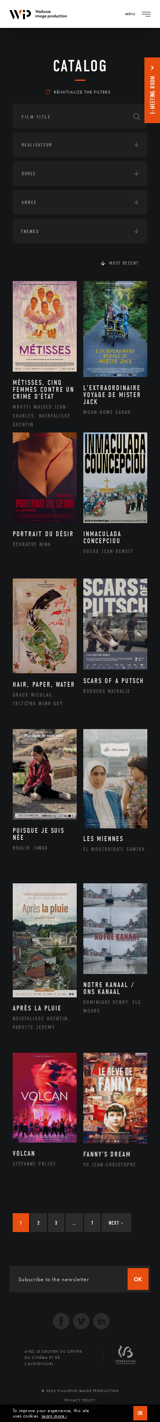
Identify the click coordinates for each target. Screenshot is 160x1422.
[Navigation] (146, 14)
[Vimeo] (81, 1322)
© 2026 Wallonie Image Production (80, 1390)
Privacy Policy (80, 1400)
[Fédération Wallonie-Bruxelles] (125, 1358)
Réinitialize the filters (82, 92)
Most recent (124, 263)
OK (140, 1413)
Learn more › (54, 1416)
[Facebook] (61, 1322)
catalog (80, 66)
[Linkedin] (101, 1322)
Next (116, 1223)
